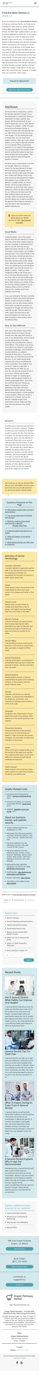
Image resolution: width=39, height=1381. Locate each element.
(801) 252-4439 (13, 29)
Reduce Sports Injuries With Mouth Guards (17, 933)
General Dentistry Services (16, 1213)
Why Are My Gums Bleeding (17, 1222)
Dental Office (12, 1227)
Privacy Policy (17, 1358)
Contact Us (19, 1285)
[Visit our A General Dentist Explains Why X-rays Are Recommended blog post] (19, 1156)
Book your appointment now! (19, 90)
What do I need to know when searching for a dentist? (17, 522)
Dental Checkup (13, 918)
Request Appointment (19, 1267)
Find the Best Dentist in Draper (24, 895)
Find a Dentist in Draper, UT (17, 950)
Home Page (26, 804)
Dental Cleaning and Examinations (20, 921)
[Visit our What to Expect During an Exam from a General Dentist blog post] (19, 1100)
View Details (25, 878)
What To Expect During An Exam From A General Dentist (18, 1105)
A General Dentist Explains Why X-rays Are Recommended (19, 1161)
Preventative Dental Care (16, 928)
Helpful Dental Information (17, 925)
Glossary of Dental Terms (21, 796)
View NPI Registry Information (18, 868)
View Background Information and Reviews (19, 873)
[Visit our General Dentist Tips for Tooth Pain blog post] (19, 1049)
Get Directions (19, 1249)
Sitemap (23, 1358)
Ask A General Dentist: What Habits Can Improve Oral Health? (18, 1000)
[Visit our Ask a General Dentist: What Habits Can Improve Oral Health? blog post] (19, 995)
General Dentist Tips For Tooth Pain (17, 1052)
